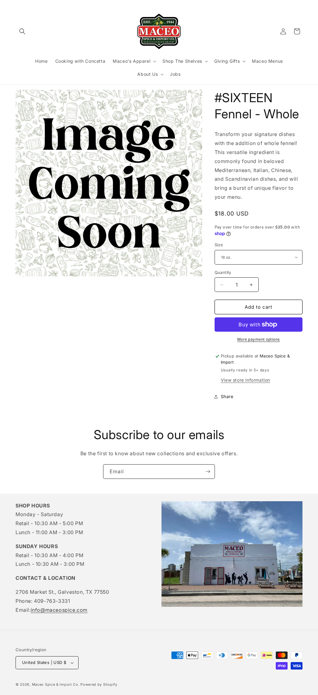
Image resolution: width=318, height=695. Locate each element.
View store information (245, 380)
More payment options (258, 339)
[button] (22, 31)
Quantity (223, 272)
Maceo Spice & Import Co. (56, 684)
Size (219, 244)
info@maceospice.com (59, 610)
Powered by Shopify (98, 684)
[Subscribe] (208, 471)
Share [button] (227, 396)
